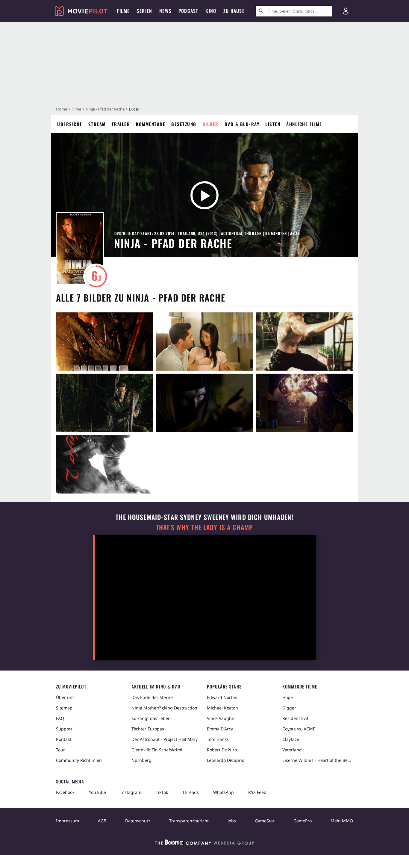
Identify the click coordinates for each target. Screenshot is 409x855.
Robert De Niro (222, 750)
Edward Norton (222, 697)
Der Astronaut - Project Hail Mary (164, 739)
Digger (289, 708)
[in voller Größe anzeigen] (104, 341)
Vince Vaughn (220, 718)
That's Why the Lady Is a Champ (204, 527)
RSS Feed (257, 792)
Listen (272, 124)
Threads (190, 792)
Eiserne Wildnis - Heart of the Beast (317, 760)
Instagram (130, 792)
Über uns (65, 697)
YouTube (97, 792)
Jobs (232, 821)
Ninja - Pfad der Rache (105, 109)
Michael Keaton (222, 708)
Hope (287, 697)
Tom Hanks (218, 739)
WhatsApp (223, 792)
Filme (76, 109)
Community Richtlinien (79, 760)
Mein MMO (342, 821)
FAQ (60, 718)
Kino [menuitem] (210, 10)
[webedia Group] (204, 843)
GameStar (265, 821)
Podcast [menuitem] (188, 10)
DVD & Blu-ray (242, 124)
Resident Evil (295, 718)
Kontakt (63, 739)
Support (64, 729)
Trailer (121, 124)
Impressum (67, 821)
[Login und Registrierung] (345, 11)
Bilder (210, 124)
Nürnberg (141, 760)
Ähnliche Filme (304, 124)
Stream (97, 124)
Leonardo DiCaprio (225, 760)
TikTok (162, 792)
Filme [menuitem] (123, 10)
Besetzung (183, 124)
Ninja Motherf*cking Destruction (164, 708)
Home (61, 109)
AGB (102, 821)
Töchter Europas (147, 729)
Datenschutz (137, 821)
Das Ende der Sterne (152, 697)
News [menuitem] (165, 10)
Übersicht (69, 124)
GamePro (302, 821)
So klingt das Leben (151, 718)
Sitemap (64, 708)
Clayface (290, 739)
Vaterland (292, 750)
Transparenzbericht (189, 821)
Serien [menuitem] (144, 10)
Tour (60, 750)
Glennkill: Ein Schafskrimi (156, 750)
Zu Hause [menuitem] (234, 10)
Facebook (65, 792)
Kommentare (150, 124)
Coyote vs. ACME (298, 729)
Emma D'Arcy (220, 729)
